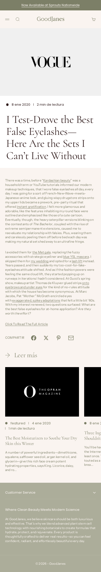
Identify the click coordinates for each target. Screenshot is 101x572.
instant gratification (31, 207)
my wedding (39, 261)
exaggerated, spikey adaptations (36, 300)
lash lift (77, 261)
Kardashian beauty (56, 180)
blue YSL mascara (76, 257)
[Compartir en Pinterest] (58, 338)
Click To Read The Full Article (26, 324)
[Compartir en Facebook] (34, 338)
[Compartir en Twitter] (46, 338)
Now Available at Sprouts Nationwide (50, 5)
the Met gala (41, 252)
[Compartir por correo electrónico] (71, 338)
